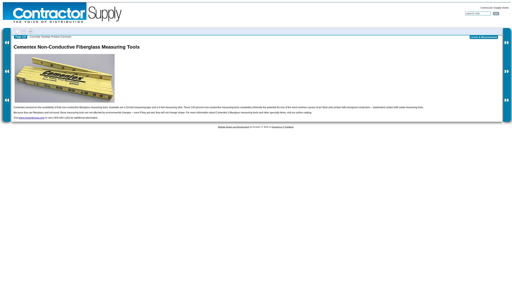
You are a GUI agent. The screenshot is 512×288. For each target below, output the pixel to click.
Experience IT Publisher (282, 127)
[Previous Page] (7, 75)
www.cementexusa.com (31, 117)
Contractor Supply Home (495, 7)
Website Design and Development (233, 127)
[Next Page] (507, 75)
